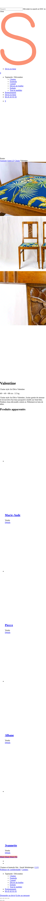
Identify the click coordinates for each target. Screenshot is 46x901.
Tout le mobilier (16, 887)
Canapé (13, 880)
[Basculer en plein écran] (3, 898)
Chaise (17, 161)
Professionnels (10, 889)
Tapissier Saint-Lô (7, 161)
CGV (36, 867)
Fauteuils (13, 878)
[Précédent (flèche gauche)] (1, 900)
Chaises (13, 876)
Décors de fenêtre (16, 882)
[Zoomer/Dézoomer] (1, 898)
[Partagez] (6, 898)
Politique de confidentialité (10, 870)
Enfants (13, 885)
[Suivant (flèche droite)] (3, 900)
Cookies (25, 870)
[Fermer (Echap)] (8, 898)
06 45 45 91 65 (11, 891)
